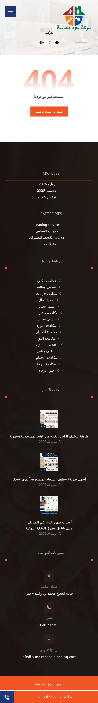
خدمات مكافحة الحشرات (46, 237)
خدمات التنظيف (46, 231)
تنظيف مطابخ (46, 287)
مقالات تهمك (47, 243)
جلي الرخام (46, 370)
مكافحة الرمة (46, 364)
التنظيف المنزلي (46, 344)
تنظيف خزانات (46, 293)
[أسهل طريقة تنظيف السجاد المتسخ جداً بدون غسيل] (49, 462)
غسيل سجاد (46, 319)
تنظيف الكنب (46, 280)
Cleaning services (46, 224)
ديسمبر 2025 (47, 190)
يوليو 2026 (47, 184)
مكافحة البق (46, 338)
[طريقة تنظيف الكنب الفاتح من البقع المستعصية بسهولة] (49, 419)
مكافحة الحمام (46, 357)
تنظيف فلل (46, 300)
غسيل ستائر (46, 306)
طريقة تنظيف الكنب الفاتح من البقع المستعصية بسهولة (49, 436)
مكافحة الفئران (46, 332)
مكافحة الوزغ (46, 325)
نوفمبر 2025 (47, 196)
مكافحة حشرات (46, 312)
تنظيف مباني (46, 351)
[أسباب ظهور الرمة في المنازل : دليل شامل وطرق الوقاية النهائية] (49, 505)
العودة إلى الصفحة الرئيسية (49, 111)
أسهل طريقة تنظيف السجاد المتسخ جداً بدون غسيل (49, 479)
